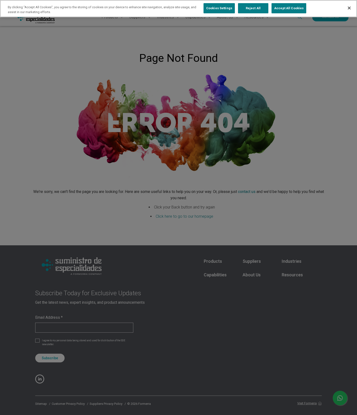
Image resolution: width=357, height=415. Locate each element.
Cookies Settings (219, 8)
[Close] (349, 8)
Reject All (253, 8)
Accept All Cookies (289, 8)
